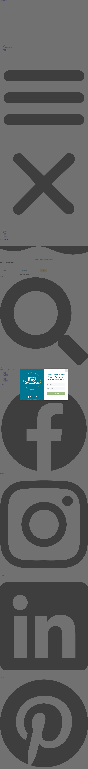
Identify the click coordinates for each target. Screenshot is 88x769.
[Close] (66, 370)
